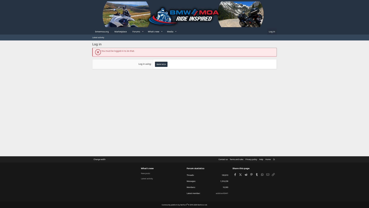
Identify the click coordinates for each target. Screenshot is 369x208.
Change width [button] (100, 159)
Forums (136, 31)
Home (268, 159)
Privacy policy (251, 159)
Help (261, 159)
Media (170, 31)
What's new (153, 31)
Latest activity (98, 37)
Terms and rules (236, 159)
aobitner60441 (222, 193)
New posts (145, 173)
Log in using (145, 63)
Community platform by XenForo (184, 205)
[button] (143, 32)
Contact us (223, 159)
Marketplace (120, 31)
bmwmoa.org (102, 31)
